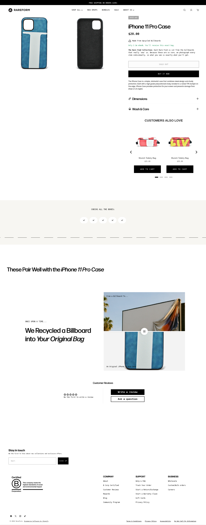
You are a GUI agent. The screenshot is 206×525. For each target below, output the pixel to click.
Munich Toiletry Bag (147, 158)
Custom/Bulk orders (177, 485)
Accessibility (165, 521)
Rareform (19, 521)
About (105, 481)
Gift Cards (140, 498)
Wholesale (172, 481)
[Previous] (131, 152)
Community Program (111, 502)
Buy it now (163, 74)
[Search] (184, 10)
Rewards (106, 494)
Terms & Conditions (134, 521)
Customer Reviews (111, 490)
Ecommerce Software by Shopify (36, 521)
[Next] (196, 152)
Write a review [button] (127, 392)
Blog (105, 498)
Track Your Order (143, 485)
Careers (171, 490)
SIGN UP (63, 461)
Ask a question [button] (127, 399)
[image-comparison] (144, 331)
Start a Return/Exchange (147, 490)
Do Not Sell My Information (185, 521)
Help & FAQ (140, 481)
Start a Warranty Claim (146, 494)
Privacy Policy (142, 502)
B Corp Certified (111, 485)
